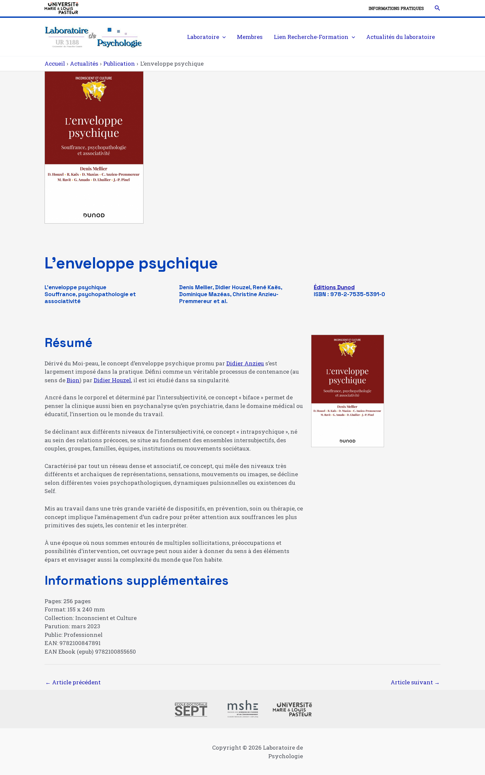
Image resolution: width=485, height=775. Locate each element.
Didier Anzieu (245, 363)
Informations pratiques (396, 8)
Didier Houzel (112, 380)
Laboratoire (203, 37)
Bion (73, 380)
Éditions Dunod (334, 287)
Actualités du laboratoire (400, 37)
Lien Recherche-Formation (311, 37)
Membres (250, 37)
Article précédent (73, 682)
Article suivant (415, 682)
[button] (437, 8)
